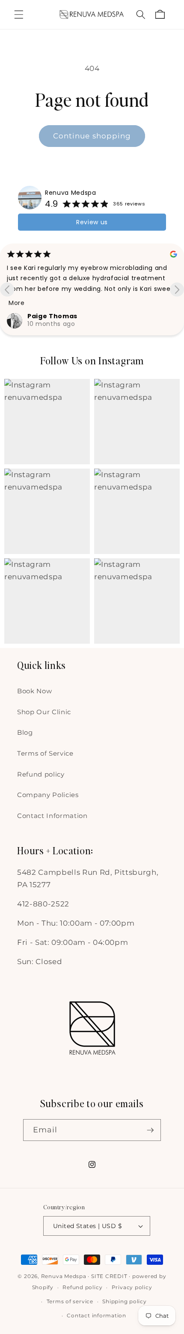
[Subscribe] (150, 1130)
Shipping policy (124, 1301)
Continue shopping (92, 136)
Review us (92, 222)
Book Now (34, 691)
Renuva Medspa (70, 192)
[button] (19, 14)
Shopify (42, 1287)
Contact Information (52, 816)
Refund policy (41, 774)
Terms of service (70, 1301)
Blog (25, 732)
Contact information (96, 1315)
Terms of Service (45, 753)
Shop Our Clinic (44, 712)
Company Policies (48, 795)
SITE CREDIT (109, 1276)
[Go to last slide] (7, 289)
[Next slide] (177, 289)
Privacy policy (132, 1287)
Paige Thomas (52, 316)
